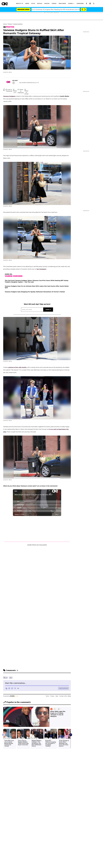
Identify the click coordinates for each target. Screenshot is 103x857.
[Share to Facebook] (9, 90)
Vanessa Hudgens (9, 96)
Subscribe (80, 3)
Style (33, 3)
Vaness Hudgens (18, 24)
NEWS (27, 3)
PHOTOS (46, 3)
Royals (39, 3)
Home (5, 24)
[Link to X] (94, 3)
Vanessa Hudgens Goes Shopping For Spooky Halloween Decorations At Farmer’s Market (35, 292)
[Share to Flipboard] (21, 90)
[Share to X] (15, 90)
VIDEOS (54, 3)
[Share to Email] (26, 90)
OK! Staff (14, 80)
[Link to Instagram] (90, 3)
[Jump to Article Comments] (4, 90)
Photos (10, 24)
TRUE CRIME (62, 3)
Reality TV (19, 3)
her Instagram (41, 269)
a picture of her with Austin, (17, 367)
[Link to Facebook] (86, 3)
